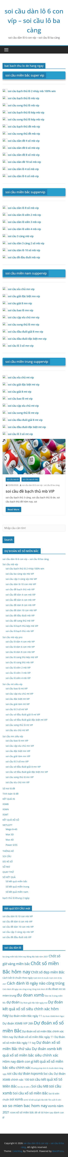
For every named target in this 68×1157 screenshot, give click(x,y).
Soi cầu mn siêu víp (13, 736)
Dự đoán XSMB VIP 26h (18, 1023)
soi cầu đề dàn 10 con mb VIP (21, 610)
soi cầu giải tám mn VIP (18, 756)
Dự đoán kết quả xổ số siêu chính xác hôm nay (33, 1008)
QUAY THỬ (8, 871)
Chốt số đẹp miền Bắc (48, 972)
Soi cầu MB (39, 1086)
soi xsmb (16, 1099)
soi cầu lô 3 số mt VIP (17, 709)
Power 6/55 (11, 844)
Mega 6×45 (11, 829)
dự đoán (13, 1002)
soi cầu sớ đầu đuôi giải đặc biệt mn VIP (27, 771)
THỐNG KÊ (8, 851)
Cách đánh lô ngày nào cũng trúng (35, 983)
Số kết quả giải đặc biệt (38, 1100)
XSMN (6, 809)
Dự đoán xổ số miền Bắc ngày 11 (34, 1037)
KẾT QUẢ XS (9, 798)
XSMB (6, 804)
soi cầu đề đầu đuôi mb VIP (20, 615)
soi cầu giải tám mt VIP (18, 704)
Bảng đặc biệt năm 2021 (37, 956)
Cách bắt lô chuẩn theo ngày (18, 977)
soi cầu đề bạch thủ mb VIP (30, 491)
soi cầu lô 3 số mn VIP (17, 761)
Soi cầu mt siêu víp (12, 684)
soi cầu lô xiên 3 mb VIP (18, 672)
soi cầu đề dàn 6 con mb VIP (20, 599)
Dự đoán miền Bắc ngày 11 (25, 1016)
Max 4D (10, 839)
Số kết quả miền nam (17, 891)
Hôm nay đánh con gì (18, 1061)
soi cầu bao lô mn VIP (17, 740)
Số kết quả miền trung (17, 886)
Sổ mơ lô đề (9, 788)
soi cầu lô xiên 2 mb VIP (18, 667)
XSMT (5, 814)
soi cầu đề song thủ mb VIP (20, 620)
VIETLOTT (7, 824)
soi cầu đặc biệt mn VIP (18, 751)
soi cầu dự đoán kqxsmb (25, 1073)
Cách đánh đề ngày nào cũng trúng (17, 989)
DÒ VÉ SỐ (8, 861)
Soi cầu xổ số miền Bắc (30, 1093)
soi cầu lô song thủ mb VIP (20, 662)
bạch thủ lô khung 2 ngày (16, 897)
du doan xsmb (30, 995)
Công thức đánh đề (40, 989)
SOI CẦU (7, 856)
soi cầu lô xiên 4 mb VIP (18, 678)
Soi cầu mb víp (13, 479)
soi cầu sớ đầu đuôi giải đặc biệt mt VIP (26, 719)
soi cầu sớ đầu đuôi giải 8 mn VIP (23, 766)
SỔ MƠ (6, 866)
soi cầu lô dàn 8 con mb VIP (20, 651)
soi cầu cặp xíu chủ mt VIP (19, 693)
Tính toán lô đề (11, 793)
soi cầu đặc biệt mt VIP (18, 698)
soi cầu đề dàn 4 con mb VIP (20, 594)
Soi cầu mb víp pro (30, 479)
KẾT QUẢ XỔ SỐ (11, 819)
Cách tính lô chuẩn (41, 978)
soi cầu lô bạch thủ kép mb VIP (22, 625)
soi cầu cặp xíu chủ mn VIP (20, 745)
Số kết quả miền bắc (16, 881)
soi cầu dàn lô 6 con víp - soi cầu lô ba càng (41, 485)
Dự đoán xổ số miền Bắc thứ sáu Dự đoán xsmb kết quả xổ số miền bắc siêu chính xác (32, 1049)
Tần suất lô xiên (54, 1100)
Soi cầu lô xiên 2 (24, 1087)
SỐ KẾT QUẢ (9, 877)
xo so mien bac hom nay (25, 1105)
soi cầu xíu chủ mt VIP (17, 730)
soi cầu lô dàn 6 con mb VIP (20, 646)
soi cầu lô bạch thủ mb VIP (20, 631)
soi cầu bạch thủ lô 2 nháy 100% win (25, 568)
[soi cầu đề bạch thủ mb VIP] (34, 456)
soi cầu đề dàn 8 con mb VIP (20, 605)
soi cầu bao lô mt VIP (17, 688)
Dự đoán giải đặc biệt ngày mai (33, 1002)
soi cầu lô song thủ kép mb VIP (22, 657)
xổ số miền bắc (25, 1112)
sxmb (26, 1100)
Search (8, 539)
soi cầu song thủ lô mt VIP (19, 724)
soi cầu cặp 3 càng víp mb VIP (21, 578)
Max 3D (10, 834)
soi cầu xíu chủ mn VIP (17, 782)
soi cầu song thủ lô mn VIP (20, 777)
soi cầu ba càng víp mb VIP (20, 573)
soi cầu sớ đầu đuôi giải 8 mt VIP (23, 714)
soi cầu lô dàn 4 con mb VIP (20, 641)
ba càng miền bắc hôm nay (14, 956)
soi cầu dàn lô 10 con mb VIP (21, 584)
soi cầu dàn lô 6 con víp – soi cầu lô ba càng (34, 20)
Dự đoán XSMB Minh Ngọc (53, 1016)
